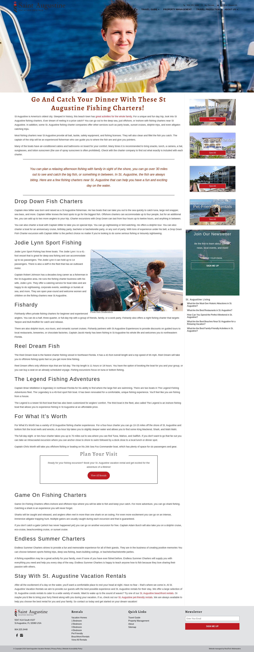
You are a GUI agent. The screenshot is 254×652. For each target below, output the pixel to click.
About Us (230, 9)
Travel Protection (208, 9)
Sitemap (132, 627)
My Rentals (209, 5)
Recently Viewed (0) (228, 5)
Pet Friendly (77, 633)
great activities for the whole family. (114, 116)
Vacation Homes (79, 617)
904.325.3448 (193, 5)
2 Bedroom (76, 624)
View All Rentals (98, 475)
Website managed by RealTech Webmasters (225, 649)
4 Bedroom (76, 630)
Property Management (177, 9)
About (131, 624)
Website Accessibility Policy (72, 649)
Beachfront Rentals (80, 636)
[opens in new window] (17, 635)
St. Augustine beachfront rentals (157, 593)
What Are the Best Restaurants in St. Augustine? (209, 310)
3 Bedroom (76, 627)
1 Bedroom (76, 621)
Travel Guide (149, 9)
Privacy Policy (56, 649)
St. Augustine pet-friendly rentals (135, 597)
